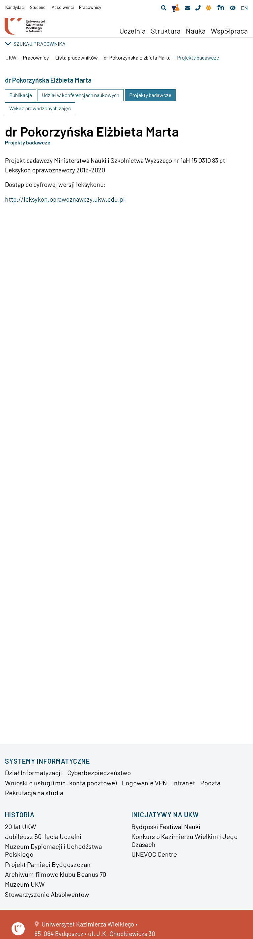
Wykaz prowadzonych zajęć (40, 108)
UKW (10, 57)
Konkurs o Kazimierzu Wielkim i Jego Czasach (184, 840)
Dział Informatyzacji (33, 772)
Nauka (196, 30)
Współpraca (229, 30)
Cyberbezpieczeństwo (99, 772)
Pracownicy (90, 7)
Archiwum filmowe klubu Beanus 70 (55, 874)
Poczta (210, 783)
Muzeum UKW (25, 884)
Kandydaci (15, 7)
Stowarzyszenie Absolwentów (47, 894)
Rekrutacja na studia (34, 793)
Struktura (166, 30)
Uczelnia (132, 30)
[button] (163, 7)
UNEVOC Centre (154, 854)
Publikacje (20, 95)
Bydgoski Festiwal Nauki (165, 826)
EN (244, 8)
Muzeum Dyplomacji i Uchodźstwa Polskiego (53, 850)
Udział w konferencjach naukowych (80, 95)
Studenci (38, 7)
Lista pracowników (76, 57)
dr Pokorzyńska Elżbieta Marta (137, 57)
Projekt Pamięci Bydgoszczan (48, 864)
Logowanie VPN (144, 783)
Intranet (183, 783)
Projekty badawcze (150, 95)
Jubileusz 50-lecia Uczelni (43, 836)
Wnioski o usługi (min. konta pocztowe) (61, 783)
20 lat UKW (20, 826)
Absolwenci (63, 7)
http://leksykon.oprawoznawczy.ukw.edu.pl (65, 199)
